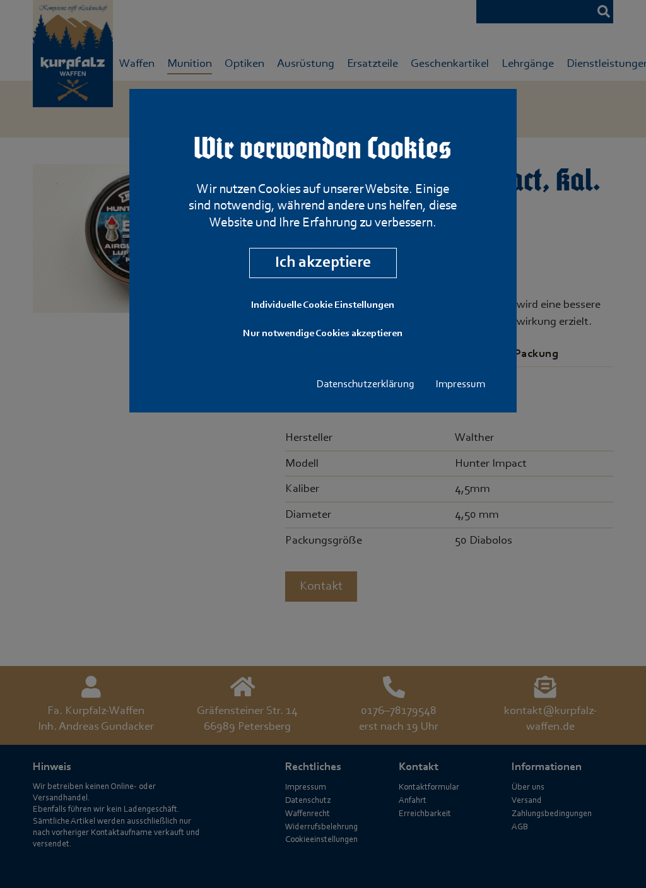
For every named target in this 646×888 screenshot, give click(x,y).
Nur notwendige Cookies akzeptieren (322, 334)
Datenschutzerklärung (365, 385)
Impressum (460, 385)
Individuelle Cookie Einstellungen (322, 305)
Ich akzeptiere (323, 263)
